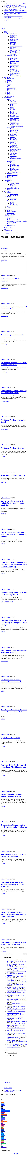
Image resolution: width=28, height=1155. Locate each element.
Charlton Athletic (14, 133)
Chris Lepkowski (11, 214)
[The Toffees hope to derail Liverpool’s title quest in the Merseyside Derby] (14, 675)
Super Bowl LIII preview (10, 738)
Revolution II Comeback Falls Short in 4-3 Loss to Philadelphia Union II (17, 1036)
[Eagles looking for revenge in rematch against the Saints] (14, 789)
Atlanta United (13, 35)
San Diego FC (13, 69)
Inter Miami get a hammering (13, 1047)
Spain (8, 85)
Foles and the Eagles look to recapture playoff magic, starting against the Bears (13, 914)
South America (10, 95)
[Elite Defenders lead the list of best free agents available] (14, 646)
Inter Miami (13, 43)
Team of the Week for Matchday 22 (15, 984)
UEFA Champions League (7, 601)
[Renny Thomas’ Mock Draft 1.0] (14, 470)
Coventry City (13, 135)
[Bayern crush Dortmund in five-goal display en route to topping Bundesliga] (14, 496)
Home (5, 31)
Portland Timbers (14, 66)
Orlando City (13, 51)
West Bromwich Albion (15, 158)
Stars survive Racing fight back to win (16, 992)
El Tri (8, 92)
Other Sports (7, 191)
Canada (9, 90)
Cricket (9, 192)
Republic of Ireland (11, 89)
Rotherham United (14, 169)
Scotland (9, 84)
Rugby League (13, 198)
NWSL (9, 190)
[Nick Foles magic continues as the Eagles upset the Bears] (14, 849)
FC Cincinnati (13, 38)
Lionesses (12, 184)
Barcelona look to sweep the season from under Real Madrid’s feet (14, 711)
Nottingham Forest (14, 118)
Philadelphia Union (14, 52)
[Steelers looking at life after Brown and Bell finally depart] (14, 588)
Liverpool (12, 115)
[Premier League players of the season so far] (14, 330)
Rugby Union (13, 199)
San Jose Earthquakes (15, 70)
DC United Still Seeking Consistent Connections (15, 12)
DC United (13, 42)
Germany (9, 81)
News (5, 229)
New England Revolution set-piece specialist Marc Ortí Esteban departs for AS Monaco (15, 4)
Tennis (8, 207)
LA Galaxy (13, 63)
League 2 (9, 173)
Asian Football (10, 96)
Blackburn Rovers (14, 128)
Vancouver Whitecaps (15, 76)
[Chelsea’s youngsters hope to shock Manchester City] (14, 302)
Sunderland (13, 122)
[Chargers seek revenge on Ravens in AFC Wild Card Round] (14, 937)
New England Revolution (16, 46)
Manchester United (14, 120)
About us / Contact (8, 215)
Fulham (12, 112)
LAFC (11, 62)
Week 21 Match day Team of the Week (16, 1009)
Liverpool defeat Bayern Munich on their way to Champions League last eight (14, 622)
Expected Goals (11, 225)
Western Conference (12, 55)
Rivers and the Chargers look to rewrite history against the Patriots (14, 826)
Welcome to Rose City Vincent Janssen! (16, 1006)
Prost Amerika (10, 223)
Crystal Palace (13, 109)
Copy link (16, 1153)
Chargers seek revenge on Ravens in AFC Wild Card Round (13, 943)
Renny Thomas (4, 248)
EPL (8, 99)
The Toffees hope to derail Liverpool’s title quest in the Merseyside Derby (11, 682)
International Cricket (15, 195)
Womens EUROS (14, 183)
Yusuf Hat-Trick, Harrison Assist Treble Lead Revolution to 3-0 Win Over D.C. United (16, 1025)
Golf (8, 206)
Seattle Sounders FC (15, 73)
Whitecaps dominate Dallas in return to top (17, 1000)
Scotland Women (14, 185)
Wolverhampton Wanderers (16, 126)
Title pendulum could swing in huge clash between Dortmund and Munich (14, 535)
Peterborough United (15, 166)
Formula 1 (12, 202)
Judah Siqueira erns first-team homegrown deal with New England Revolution (15, 8)
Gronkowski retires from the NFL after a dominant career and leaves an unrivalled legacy (14, 565)
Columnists (7, 209)
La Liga (9, 177)
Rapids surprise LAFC (12, 1017)
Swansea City (13, 156)
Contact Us (10, 217)
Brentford (12, 104)
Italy (8, 82)
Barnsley (12, 162)
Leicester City (13, 139)
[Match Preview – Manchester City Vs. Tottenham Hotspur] (14, 386)
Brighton (12, 105)
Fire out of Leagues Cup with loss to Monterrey (15, 6)
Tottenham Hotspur (14, 123)
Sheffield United (14, 150)
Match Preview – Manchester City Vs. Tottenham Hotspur (14, 392)
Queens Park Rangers (15, 149)
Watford (12, 157)
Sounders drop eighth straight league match (17, 1021)
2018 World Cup (8, 230)
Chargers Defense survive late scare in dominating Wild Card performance (12, 884)
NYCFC (12, 48)
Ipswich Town (13, 138)
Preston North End (14, 147)
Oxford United (13, 145)
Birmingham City (14, 130)
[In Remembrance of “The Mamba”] (14, 274)
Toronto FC (13, 54)
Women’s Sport (8, 180)
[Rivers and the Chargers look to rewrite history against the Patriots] (14, 820)
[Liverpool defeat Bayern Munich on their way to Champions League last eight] (14, 616)
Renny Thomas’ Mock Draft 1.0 (13, 475)
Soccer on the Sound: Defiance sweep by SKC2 (15, 10)
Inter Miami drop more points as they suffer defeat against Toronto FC (17, 998)
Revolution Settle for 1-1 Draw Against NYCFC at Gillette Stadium (16, 988)
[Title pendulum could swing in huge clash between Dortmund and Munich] (14, 528)
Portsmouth (13, 146)
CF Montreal (13, 44)
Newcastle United (14, 116)
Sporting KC (13, 74)
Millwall (12, 142)
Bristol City (13, 131)
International (7, 77)
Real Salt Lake (13, 67)
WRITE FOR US (8, 1088)
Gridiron (3, 456)
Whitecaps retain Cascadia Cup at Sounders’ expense (14, 1039)
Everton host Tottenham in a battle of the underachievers (14, 364)
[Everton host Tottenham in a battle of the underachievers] (14, 358)
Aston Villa (13, 101)
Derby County (13, 134)
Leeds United (13, 114)
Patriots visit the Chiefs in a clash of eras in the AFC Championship (13, 766)
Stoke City (12, 154)
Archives (6, 1052)
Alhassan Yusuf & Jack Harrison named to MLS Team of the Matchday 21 (17, 1012)
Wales (8, 86)
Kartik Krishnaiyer (11, 211)
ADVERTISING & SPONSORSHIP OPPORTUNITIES (12, 1091)
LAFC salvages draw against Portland (15, 995)
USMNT (9, 93)
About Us (9, 218)
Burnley (12, 107)
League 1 (9, 161)
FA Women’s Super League (13, 188)
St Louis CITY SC (14, 71)
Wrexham (12, 160)
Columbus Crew (14, 39)
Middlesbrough (13, 141)
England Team (10, 78)
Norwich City (13, 143)
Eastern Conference (12, 33)
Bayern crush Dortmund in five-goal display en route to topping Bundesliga (13, 503)
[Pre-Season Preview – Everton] (14, 443)
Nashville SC (13, 47)
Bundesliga (10, 176)
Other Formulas (14, 204)
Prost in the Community (13, 219)
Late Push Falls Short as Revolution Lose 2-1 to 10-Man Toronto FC (17, 1045)
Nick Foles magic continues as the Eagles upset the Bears (13, 855)
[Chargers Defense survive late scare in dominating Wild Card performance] (14, 877)
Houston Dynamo (14, 61)
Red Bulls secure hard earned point (15, 1003)
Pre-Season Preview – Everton (12, 448)
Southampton (13, 153)
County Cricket (14, 194)
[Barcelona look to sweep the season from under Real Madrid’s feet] (14, 705)
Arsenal (12, 100)
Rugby (9, 196)
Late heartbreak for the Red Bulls (14, 1018)
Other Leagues (7, 97)
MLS (5, 32)
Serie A (9, 179)
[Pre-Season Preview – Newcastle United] (14, 415)
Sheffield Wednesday (15, 152)
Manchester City (14, 119)
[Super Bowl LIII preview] (14, 733)
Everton (12, 111)
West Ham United (14, 124)
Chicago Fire (13, 36)
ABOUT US (7, 1082)
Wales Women (13, 187)
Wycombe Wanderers (15, 172)
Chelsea (12, 108)
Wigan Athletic (13, 171)
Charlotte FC (13, 40)
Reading (12, 168)
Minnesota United (14, 65)
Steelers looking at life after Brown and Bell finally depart (14, 594)
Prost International (8, 227)
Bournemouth (13, 103)
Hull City (12, 137)
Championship (10, 127)
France (9, 80)
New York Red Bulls (15, 50)
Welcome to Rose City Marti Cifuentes (16, 1028)
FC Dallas (12, 59)
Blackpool (12, 164)
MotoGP (12, 203)
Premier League (4, 288)
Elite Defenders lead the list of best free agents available (14, 651)
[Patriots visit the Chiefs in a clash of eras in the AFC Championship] (14, 760)
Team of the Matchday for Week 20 (15, 1030)
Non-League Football (12, 175)
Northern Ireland (11, 88)
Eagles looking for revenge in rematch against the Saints (12, 795)
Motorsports (10, 200)
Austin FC (12, 57)
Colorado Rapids (14, 58)
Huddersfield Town (14, 165)
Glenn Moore (10, 210)
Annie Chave (10, 213)
